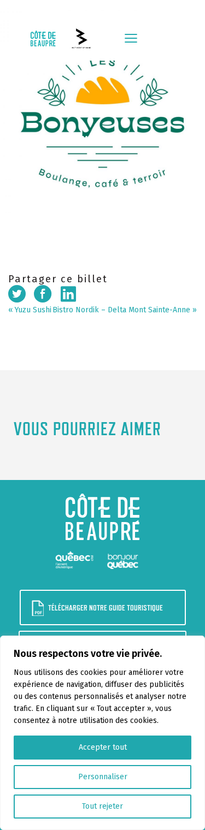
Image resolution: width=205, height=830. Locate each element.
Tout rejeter (102, 806)
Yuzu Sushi (33, 310)
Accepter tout (103, 747)
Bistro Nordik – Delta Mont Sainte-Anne (121, 310)
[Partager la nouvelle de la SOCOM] (42, 294)
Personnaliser (102, 776)
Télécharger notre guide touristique (105, 607)
